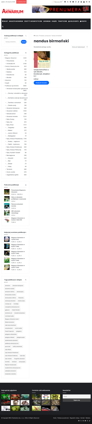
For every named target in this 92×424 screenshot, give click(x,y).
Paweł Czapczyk (9, 331)
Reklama (88, 418)
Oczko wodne (11, 172)
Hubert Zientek (16, 310)
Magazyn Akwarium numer (12, 319)
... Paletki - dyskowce (13, 144)
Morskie (9, 77)
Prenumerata (10, 61)
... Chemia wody (11, 105)
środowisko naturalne (10, 374)
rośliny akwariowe (17, 346)
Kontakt (82, 418)
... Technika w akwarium (14, 102)
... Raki (9, 161)
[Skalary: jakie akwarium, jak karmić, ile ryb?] (5, 396)
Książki (54, 21)
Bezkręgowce (11, 155)
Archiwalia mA (11, 63)
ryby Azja (22, 355)
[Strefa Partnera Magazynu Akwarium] (46, 396)
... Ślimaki (9, 163)
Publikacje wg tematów (12, 85)
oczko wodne (18, 328)
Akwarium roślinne (12, 111)
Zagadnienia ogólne (12, 174)
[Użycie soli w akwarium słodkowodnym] (15, 402)
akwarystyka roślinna (10, 297)
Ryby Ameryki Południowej (14, 138)
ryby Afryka (8, 349)
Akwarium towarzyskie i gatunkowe (17, 88)
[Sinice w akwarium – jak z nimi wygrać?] (24, 396)
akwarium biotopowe (18, 285)
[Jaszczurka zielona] (46, 402)
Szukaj (24, 42)
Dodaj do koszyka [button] (41, 82)
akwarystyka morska (10, 294)
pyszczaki (7, 346)
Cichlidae (16, 303)
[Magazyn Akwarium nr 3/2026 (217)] (46, 408)
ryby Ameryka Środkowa (11, 355)
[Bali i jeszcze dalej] (36, 402)
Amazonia (20, 297)
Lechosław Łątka (9, 316)
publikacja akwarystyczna (11, 343)
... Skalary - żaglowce (13, 141)
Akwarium (46, 21)
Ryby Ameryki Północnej (14, 150)
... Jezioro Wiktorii (12, 133)
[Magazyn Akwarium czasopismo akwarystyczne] (12, 11)
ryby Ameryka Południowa (11, 352)
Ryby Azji (9, 122)
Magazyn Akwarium (16, 21)
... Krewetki (10, 158)
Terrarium (9, 169)
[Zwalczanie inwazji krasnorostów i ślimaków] (24, 408)
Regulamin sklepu (75, 418)
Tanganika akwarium (19, 358)
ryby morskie (8, 358)
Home (36, 35)
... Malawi (9, 130)
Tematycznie (62, 21)
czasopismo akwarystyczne (12, 307)
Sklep (5, 21)
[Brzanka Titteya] (36, 408)
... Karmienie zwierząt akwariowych (17, 98)
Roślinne (9, 72)
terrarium (14, 361)
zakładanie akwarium (10, 371)
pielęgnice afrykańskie (11, 334)
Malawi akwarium (9, 322)
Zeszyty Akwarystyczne (33, 21)
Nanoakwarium (11, 113)
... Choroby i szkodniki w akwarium (17, 93)
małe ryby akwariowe (10, 325)
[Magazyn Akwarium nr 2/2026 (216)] (55, 408)
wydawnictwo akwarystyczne (12, 367)
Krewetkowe (10, 74)
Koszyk (84, 21)
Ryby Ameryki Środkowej (14, 147)
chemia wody (21, 300)
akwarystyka (20, 291)
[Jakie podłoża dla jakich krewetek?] (5, 402)
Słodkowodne (11, 69)
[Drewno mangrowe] (55, 402)
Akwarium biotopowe (13, 108)
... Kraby (9, 166)
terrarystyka (22, 361)
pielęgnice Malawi (9, 337)
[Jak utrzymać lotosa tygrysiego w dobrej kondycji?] (15, 408)
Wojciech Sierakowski (10, 364)
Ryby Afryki (10, 125)
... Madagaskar (11, 136)
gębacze (7, 310)
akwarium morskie (9, 288)
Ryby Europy (10, 119)
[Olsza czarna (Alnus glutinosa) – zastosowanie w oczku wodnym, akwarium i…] (55, 396)
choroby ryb (8, 303)
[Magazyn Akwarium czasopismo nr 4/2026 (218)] (36, 396)
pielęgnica (18, 331)
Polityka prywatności (63, 418)
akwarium (7, 285)
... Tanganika (10, 127)
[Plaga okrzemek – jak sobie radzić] (15, 396)
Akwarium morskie (12, 116)
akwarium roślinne (9, 291)
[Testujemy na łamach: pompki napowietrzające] (5, 408)
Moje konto (74, 21)
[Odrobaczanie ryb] (24, 402)
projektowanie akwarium (11, 340)
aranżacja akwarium (10, 300)
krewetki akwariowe (19, 313)
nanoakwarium (9, 328)
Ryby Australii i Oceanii (13, 152)
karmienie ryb (8, 313)
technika (7, 361)
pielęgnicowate (21, 337)
